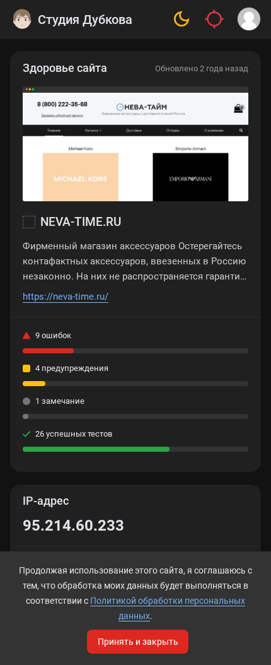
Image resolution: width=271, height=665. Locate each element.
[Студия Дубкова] (22, 19)
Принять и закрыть (138, 642)
